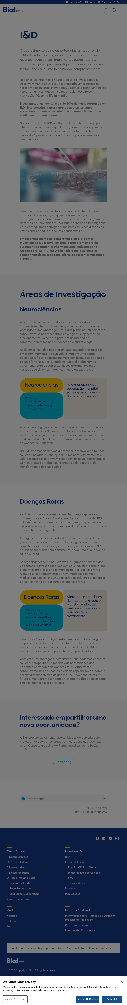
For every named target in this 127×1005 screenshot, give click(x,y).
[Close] (121, 981)
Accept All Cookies (88, 999)
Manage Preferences (14, 999)
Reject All (112, 999)
